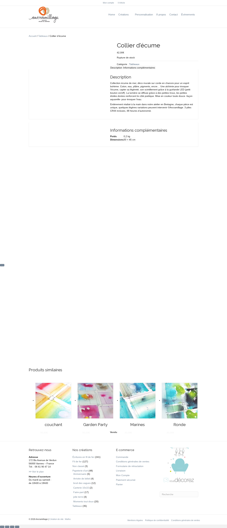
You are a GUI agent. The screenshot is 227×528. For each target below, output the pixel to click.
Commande (122, 457)
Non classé (78, 466)
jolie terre (78, 496)
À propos (161, 14)
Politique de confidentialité (157, 520)
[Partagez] (12, 527)
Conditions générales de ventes (132, 461)
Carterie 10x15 (81, 487)
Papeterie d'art (80, 470)
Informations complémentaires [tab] (139, 67)
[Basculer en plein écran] (7, 527)
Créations (123, 14)
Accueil (32, 36)
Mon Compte (123, 475)
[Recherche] (197, 15)
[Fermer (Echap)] (17, 527)
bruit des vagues (82, 483)
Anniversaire (79, 474)
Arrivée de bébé (81, 478)
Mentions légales (135, 520)
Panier (119, 484)
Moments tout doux (83, 501)
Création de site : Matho (60, 519)
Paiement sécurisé (125, 480)
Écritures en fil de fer (83, 457)
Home (111, 14)
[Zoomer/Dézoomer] (2, 527)
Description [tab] (116, 67)
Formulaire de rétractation (129, 466)
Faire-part (78, 492)
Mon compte (108, 3)
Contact (173, 14)
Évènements (188, 14)
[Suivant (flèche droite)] (2, 265)
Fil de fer (77, 461)
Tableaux (43, 36)
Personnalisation (144, 14)
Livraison (120, 470)
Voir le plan (36, 471)
